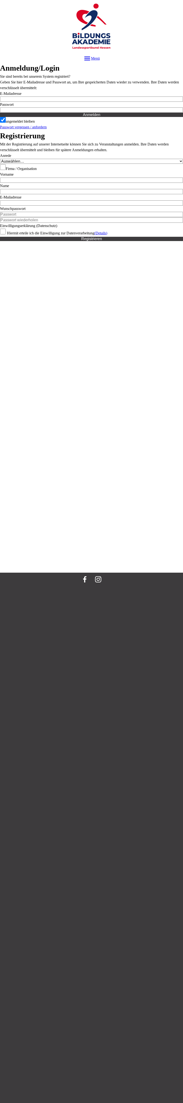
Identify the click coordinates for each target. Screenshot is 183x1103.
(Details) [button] (100, 233)
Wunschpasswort (12, 209)
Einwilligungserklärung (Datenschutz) (28, 226)
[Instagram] (98, 579)
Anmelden (91, 115)
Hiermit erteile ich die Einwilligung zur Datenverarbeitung (50, 233)
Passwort (7, 104)
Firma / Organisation (21, 169)
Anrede (5, 156)
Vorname (7, 174)
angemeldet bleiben (20, 121)
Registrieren (91, 239)
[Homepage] (91, 27)
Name (4, 186)
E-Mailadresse (10, 94)
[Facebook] (85, 579)
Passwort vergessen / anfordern (23, 127)
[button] (91, 110)
